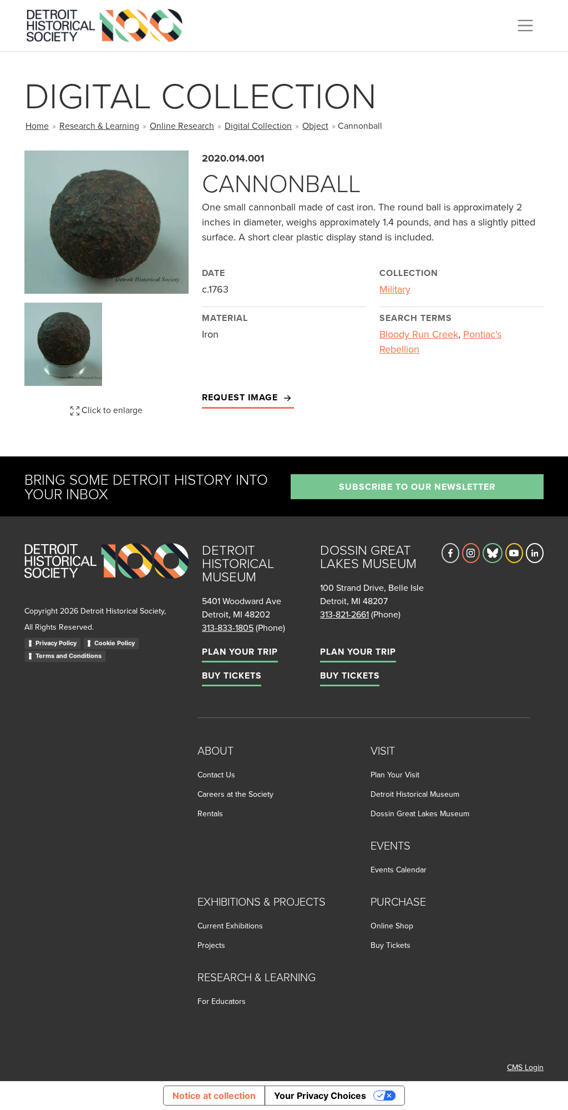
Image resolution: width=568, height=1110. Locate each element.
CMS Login (525, 1067)
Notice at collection (214, 1095)
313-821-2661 (344, 614)
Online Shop (392, 925)
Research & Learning (99, 125)
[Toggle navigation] (525, 25)
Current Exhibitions (230, 925)
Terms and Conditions (69, 656)
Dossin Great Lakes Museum (420, 813)
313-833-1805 (227, 627)
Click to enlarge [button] (111, 410)
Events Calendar (399, 869)
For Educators (221, 1001)
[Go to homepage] (106, 573)
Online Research (182, 125)
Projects (211, 945)
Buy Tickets (231, 675)
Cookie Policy (114, 643)
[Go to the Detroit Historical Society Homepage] (109, 24)
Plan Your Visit (395, 774)
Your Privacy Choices (320, 1095)
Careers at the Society (235, 794)
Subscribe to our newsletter (417, 486)
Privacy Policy (56, 643)
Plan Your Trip (240, 651)
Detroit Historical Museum (415, 794)
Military (394, 289)
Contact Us (216, 774)
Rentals (210, 813)
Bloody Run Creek (418, 334)
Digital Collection (258, 125)
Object (315, 125)
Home (37, 125)
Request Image (241, 397)
